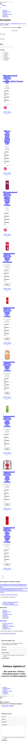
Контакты (5, 15)
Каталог (5, 10)
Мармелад (5, 627)
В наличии (15, 30)
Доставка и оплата (7, 14)
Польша (6, 59)
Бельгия (6, 52)
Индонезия (7, 58)
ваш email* (4, 649)
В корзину (5, 107)
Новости (5, 12)
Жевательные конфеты (8, 626)
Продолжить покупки (7, 705)
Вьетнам (6, 54)
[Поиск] (1, 4)
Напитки (7, 23)
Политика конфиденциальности (11, 602)
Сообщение (4, 724)
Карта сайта (6, 618)
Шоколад (5, 624)
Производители (7, 11)
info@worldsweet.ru (13, 594)
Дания (5, 55)
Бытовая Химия (7, 628)
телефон (3, 719)
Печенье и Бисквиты (8, 623)
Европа (6, 57)
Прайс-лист (6, 16)
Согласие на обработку (8, 603)
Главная (2, 23)
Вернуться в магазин (16, 703)
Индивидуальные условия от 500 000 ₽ (7, 113)
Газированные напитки (16, 23)
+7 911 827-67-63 (4, 594)
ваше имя (3, 647)
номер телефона (5, 652)
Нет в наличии (7, 284)
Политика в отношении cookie (10, 604)
